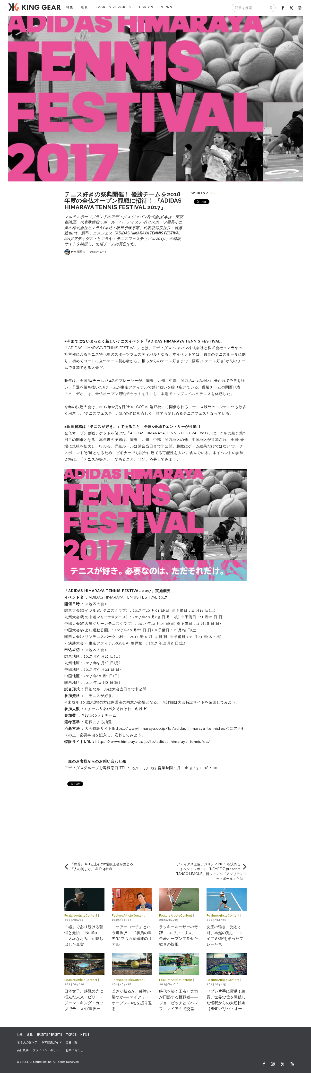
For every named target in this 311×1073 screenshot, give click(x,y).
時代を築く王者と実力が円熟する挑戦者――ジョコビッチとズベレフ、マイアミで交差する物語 (178, 1003)
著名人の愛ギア (27, 1042)
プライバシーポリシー (47, 1050)
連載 (84, 7)
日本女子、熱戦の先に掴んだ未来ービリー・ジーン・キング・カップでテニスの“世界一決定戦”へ (84, 1003)
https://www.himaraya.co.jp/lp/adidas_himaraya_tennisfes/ (170, 728)
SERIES (215, 193)
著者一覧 (71, 1042)
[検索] (272, 8)
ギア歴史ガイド (51, 1042)
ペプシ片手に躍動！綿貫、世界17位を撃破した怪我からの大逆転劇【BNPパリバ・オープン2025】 (226, 1003)
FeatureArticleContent (80, 915)
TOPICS (146, 7)
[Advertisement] (155, 294)
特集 (70, 7)
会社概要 (23, 1050)
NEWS (167, 7)
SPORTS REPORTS (113, 7)
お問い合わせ (74, 1050)
